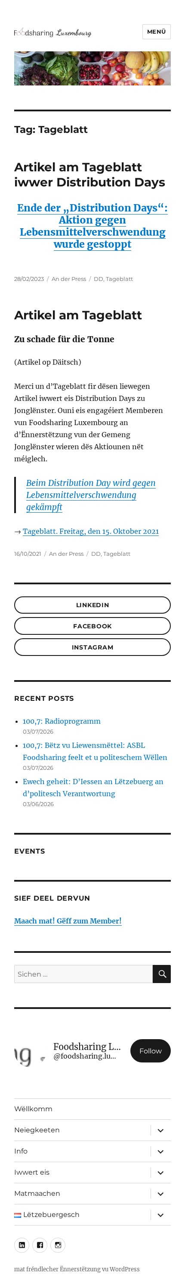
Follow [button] (150, 1051)
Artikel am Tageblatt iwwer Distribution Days (89, 174)
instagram (93, 647)
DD (98, 278)
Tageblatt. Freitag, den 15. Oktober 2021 (91, 531)
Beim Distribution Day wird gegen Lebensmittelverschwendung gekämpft (91, 495)
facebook (92, 626)
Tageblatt (119, 278)
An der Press (69, 278)
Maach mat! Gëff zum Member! (68, 921)
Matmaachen (37, 1193)
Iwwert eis (31, 1172)
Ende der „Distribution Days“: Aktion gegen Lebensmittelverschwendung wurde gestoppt (92, 226)
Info (21, 1151)
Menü (156, 31)
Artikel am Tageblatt (78, 315)
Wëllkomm (33, 1109)
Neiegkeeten (37, 1130)
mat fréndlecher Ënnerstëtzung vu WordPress (77, 1269)
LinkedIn (92, 605)
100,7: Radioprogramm (62, 721)
